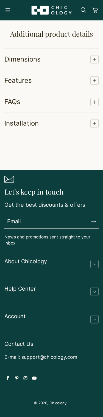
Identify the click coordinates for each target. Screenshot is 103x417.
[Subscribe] (93, 222)
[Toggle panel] (94, 59)
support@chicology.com (49, 357)
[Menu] (7, 10)
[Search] (83, 10)
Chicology (57, 403)
